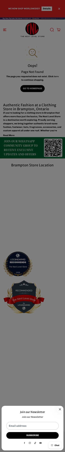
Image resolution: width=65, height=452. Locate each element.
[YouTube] (40, 443)
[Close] (59, 409)
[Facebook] (24, 443)
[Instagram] (29, 443)
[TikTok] (35, 443)
